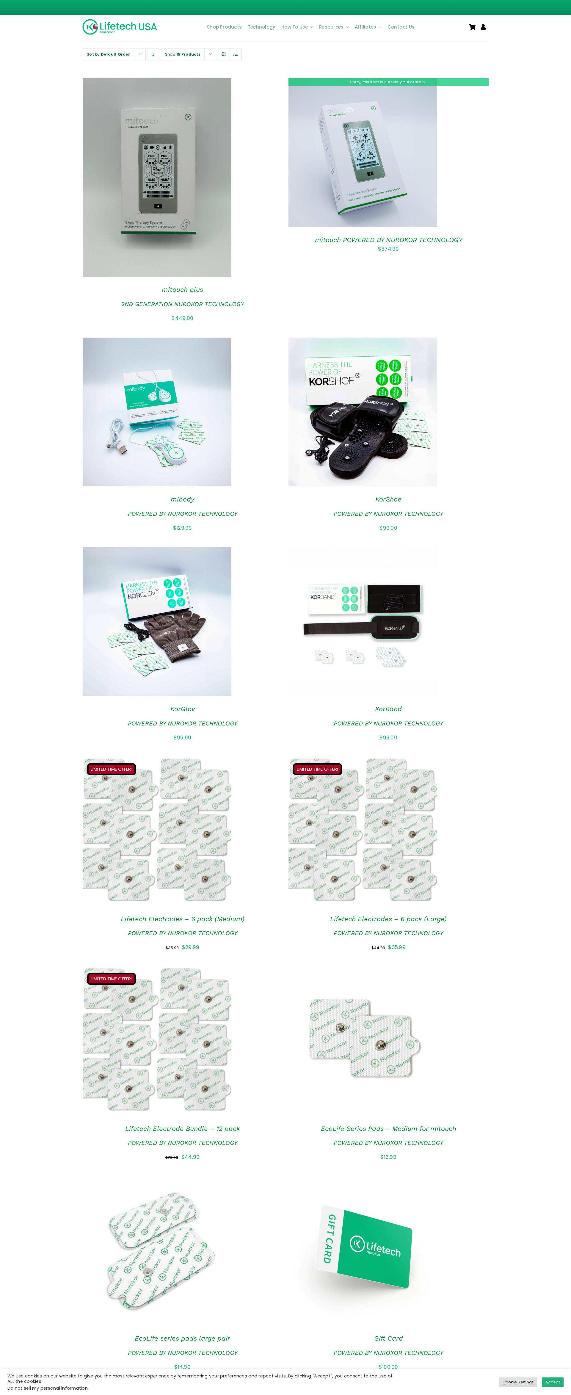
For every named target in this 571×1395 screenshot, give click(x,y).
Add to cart (139, 178)
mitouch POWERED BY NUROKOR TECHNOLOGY (388, 240)
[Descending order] (153, 54)
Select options (139, 623)
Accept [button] (552, 1382)
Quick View (175, 178)
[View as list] (235, 54)
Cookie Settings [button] (518, 1382)
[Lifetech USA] (120, 21)
